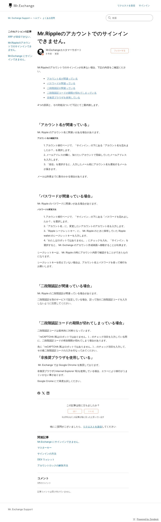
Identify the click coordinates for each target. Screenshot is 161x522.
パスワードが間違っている (61, 83)
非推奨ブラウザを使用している (63, 97)
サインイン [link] (144, 5)
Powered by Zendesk (148, 519)
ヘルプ (36, 18)
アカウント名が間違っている (62, 78)
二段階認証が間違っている (61, 88)
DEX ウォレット (46, 459)
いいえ (91, 411)
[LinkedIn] (48, 393)
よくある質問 (49, 18)
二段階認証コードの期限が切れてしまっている (72, 92)
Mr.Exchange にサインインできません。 (20, 57)
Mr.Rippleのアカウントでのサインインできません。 (20, 46)
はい (75, 411)
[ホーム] (21, 6)
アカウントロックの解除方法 (52, 465)
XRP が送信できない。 (20, 36)
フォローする (119, 50)
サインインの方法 (46, 453)
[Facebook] (38, 393)
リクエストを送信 (126, 5)
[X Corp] (43, 393)
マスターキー (44, 447)
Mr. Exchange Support (19, 18)
